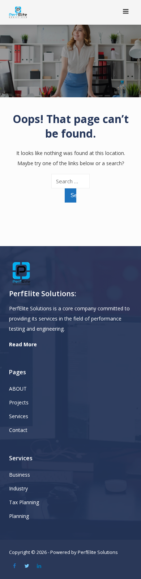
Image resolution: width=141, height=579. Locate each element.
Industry (18, 488)
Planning (19, 516)
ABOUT (18, 388)
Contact (18, 430)
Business (19, 474)
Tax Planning (24, 502)
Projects (19, 402)
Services (18, 416)
